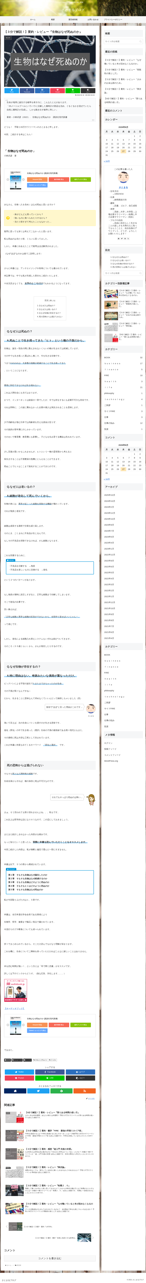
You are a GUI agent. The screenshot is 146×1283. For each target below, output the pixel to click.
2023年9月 (109, 525)
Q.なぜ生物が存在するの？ (50, 313)
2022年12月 (109, 555)
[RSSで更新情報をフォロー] (84, 1090)
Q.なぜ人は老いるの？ (48, 309)
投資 (123, 429)
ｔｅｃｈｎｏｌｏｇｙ (123, 399)
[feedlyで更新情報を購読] (61, 1090)
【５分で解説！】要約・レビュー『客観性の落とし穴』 (122, 71)
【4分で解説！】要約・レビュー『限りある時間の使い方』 (123, 100)
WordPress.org (111, 761)
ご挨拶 (123, 405)
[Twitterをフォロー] (38, 1090)
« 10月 (107, 161)
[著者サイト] (15, 1090)
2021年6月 (109, 632)
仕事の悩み (123, 423)
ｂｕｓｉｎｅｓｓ (123, 363)
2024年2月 (109, 507)
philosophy (123, 393)
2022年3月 (109, 584)
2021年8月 (109, 620)
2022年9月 (109, 561)
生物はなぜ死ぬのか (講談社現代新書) (42, 173)
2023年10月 (109, 519)
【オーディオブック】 (14, 1008)
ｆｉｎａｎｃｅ (123, 369)
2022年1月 (109, 596)
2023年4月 (109, 543)
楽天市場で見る (59, 179)
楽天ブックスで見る (80, 179)
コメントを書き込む (50, 1258)
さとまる (123, 187)
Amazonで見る (37, 179)
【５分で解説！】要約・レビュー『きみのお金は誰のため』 (122, 81)
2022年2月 (109, 590)
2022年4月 (109, 578)
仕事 (123, 417)
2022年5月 (109, 572)
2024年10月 (109, 501)
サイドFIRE (123, 411)
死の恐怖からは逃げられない (51, 317)
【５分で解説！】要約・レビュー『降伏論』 (122, 91)
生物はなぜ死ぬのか (41, 1060)
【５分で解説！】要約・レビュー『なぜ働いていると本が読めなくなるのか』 (122, 62)
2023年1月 (109, 549)
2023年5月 (109, 537)
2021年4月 (109, 638)
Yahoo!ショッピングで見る (37, 185)
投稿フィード (110, 749)
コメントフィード (112, 755)
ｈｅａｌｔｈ (17, 1060)
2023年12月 (109, 513)
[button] (141, 41)
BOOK (8, 1060)
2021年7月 (109, 626)
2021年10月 (109, 608)
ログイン (108, 743)
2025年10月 (109, 495)
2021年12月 (109, 602)
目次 (47, 300)
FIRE (123, 375)
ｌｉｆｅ (28, 1060)
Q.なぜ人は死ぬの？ (47, 306)
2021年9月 (109, 614)
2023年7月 (109, 531)
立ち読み (53, 1060)
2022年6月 (109, 567)
